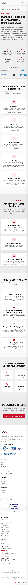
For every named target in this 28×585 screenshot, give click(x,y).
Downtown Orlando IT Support (8, 473)
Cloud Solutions (4, 470)
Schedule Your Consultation (14, 416)
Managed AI (3, 462)
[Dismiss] (25, 582)
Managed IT (4, 464)
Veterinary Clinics (5, 497)
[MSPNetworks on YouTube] (7, 563)
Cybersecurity (4, 468)
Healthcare (3, 492)
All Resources (4, 519)
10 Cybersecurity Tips (6, 523)
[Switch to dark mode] (22, 3)
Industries (8, 9)
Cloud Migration (4, 525)
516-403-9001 (4, 552)
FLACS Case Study (5, 527)
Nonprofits (3, 494)
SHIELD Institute (4, 533)
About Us (3, 479)
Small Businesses (5, 496)
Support (3, 481)
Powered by (11, 511)
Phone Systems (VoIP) (6, 471)
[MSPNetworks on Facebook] (1, 563)
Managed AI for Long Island (7, 521)
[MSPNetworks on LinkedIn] (3, 563)
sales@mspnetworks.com (6, 548)
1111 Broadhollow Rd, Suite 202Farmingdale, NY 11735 (8, 554)
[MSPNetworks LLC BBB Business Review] (8, 454)
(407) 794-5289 (5, 558)
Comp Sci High (4, 529)
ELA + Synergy (4, 535)
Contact (3, 483)
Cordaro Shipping (5, 531)
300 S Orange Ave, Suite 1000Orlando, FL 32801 (8, 560)
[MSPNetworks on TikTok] (9, 563)
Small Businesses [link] (15, 9)
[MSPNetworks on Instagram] (5, 563)
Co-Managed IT (4, 466)
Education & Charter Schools (7, 499)
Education (3, 490)
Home (2, 9)
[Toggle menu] (25, 2)
